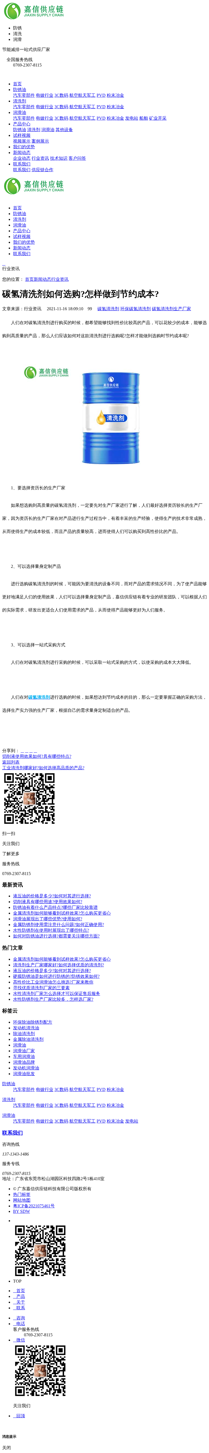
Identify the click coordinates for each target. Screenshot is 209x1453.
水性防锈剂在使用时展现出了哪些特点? (51, 930)
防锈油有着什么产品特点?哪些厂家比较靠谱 (55, 907)
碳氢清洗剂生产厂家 (171, 308)
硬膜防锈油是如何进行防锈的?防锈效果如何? (56, 976)
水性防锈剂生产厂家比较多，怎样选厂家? (53, 999)
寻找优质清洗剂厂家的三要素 (41, 987)
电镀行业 (44, 95)
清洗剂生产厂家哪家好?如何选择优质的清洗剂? (58, 965)
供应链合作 (42, 169)
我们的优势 (24, 146)
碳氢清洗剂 (108, 308)
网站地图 (21, 1200)
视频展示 (21, 141)
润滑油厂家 (24, 1050)
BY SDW (21, 1211)
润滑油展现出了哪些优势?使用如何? (47, 919)
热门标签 (21, 1194)
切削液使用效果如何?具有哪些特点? (36, 756)
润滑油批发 (24, 1073)
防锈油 (19, 89)
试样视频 (21, 135)
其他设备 (64, 129)
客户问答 (77, 158)
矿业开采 (158, 118)
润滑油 (19, 112)
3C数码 (61, 95)
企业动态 (21, 158)
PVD (101, 95)
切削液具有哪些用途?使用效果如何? (47, 901)
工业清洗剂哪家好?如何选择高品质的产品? (43, 767)
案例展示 (40, 141)
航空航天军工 (82, 95)
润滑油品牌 (24, 1062)
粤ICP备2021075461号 (34, 1206)
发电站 (131, 118)
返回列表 (11, 762)
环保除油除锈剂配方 (32, 1022)
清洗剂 (19, 101)
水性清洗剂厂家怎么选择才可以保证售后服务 (56, 993)
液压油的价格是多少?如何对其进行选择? (52, 896)
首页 (17, 84)
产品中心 (21, 124)
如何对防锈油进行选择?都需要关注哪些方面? (56, 936)
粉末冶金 (115, 95)
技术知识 (58, 158)
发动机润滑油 (26, 1068)
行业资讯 (40, 158)
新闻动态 (21, 152)
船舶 (143, 118)
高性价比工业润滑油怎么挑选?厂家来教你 (53, 982)
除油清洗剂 (24, 1033)
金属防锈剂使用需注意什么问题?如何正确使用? (58, 924)
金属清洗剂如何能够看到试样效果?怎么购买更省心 (62, 913)
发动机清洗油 (26, 1028)
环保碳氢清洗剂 (135, 308)
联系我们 (21, 164)
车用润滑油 (24, 1056)
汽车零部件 (24, 95)
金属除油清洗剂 (28, 1039)
